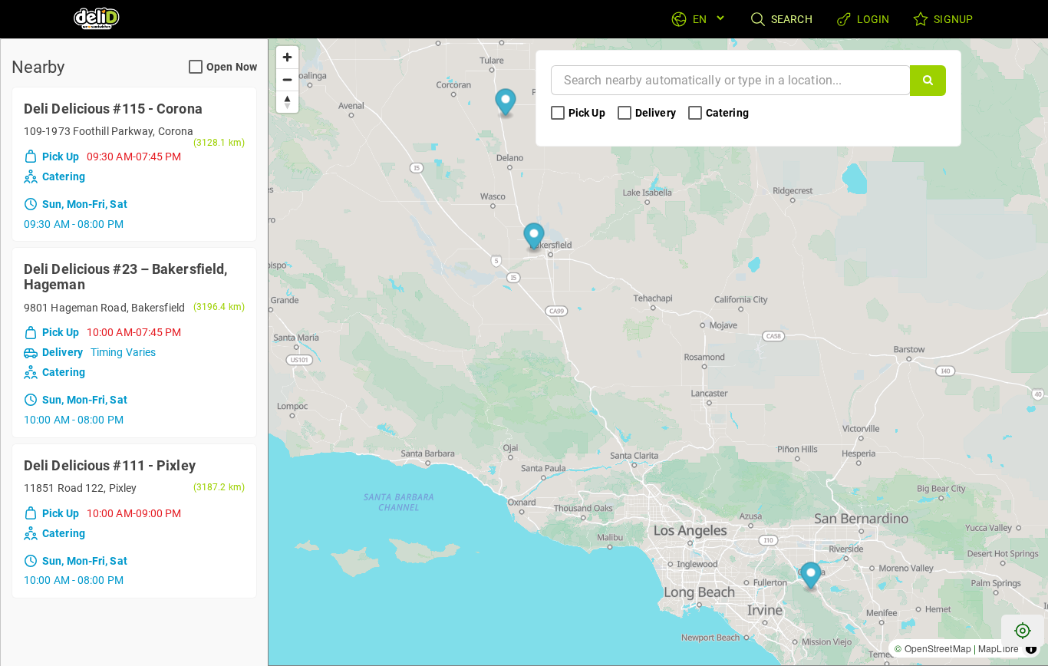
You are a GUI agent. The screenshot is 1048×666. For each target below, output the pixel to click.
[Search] (928, 80)
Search (790, 19)
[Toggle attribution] (1031, 648)
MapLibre (998, 647)
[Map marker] (811, 578)
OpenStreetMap (938, 647)
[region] (658, 351)
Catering (728, 113)
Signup (952, 19)
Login (872, 19)
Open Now (231, 67)
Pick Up (588, 113)
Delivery (656, 113)
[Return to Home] (97, 19)
